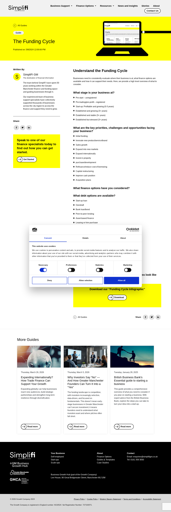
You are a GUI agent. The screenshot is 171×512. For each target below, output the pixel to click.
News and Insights (128, 6)
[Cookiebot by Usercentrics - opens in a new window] (128, 230)
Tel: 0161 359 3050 (135, 460)
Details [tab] (85, 238)
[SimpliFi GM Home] (18, 8)
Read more (32, 426)
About (156, 6)
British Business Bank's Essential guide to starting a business (130, 381)
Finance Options (104, 457)
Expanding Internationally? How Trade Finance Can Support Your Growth (37, 381)
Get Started (28, 159)
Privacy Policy (79, 499)
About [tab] (123, 238)
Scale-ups (55, 463)
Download (119, 297)
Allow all (121, 280)
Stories (145, 6)
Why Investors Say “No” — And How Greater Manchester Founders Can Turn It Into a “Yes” (85, 382)
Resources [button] (106, 6)
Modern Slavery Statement (110, 499)
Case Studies (103, 463)
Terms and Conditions (132, 499)
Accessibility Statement (152, 499)
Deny (49, 280)
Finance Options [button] (85, 6)
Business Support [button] (60, 6)
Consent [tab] (48, 238)
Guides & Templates (106, 460)
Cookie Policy (92, 499)
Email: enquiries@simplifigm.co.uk (142, 457)
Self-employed (57, 457)
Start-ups (55, 460)
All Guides (22, 25)
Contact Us (152, 11)
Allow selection (85, 280)
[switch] (71, 270)
